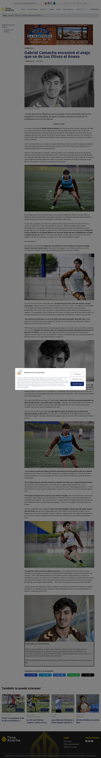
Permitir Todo (77, 384)
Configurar (77, 374)
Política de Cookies (37, 385)
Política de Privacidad (22, 387)
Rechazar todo (77, 379)
